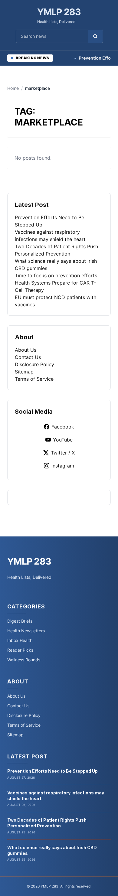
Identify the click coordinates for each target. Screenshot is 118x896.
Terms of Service (34, 379)
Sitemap (24, 372)
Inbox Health (19, 640)
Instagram (62, 466)
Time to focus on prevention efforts (56, 275)
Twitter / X (63, 453)
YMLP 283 (59, 11)
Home (13, 88)
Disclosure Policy (34, 364)
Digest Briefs (19, 621)
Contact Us (28, 357)
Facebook (62, 427)
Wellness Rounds (23, 659)
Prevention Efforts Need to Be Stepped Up (52, 771)
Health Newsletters (26, 630)
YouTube (63, 440)
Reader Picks (20, 650)
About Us (25, 350)
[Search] (95, 36)
